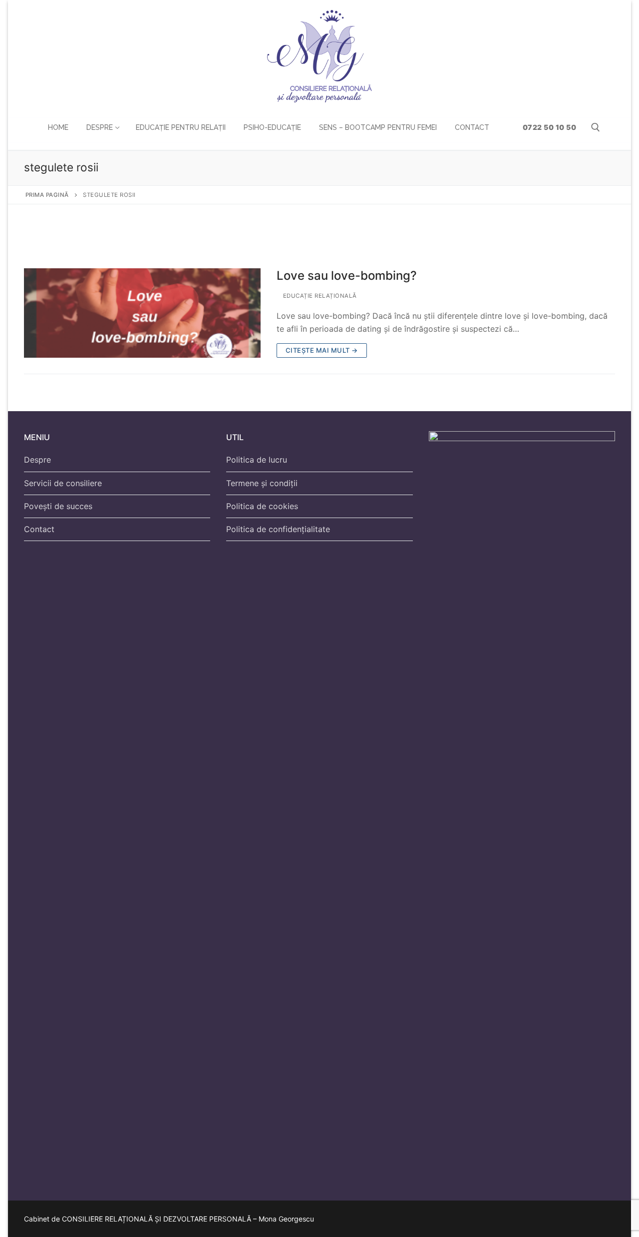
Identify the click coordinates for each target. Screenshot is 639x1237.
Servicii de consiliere (63, 483)
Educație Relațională (319, 295)
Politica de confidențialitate (278, 529)
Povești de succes (58, 506)
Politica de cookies (262, 506)
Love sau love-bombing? (347, 275)
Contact (39, 529)
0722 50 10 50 (548, 127)
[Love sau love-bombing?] (142, 313)
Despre (37, 460)
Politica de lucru (256, 460)
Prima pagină (47, 194)
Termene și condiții (262, 483)
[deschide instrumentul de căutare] (595, 127)
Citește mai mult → (322, 350)
